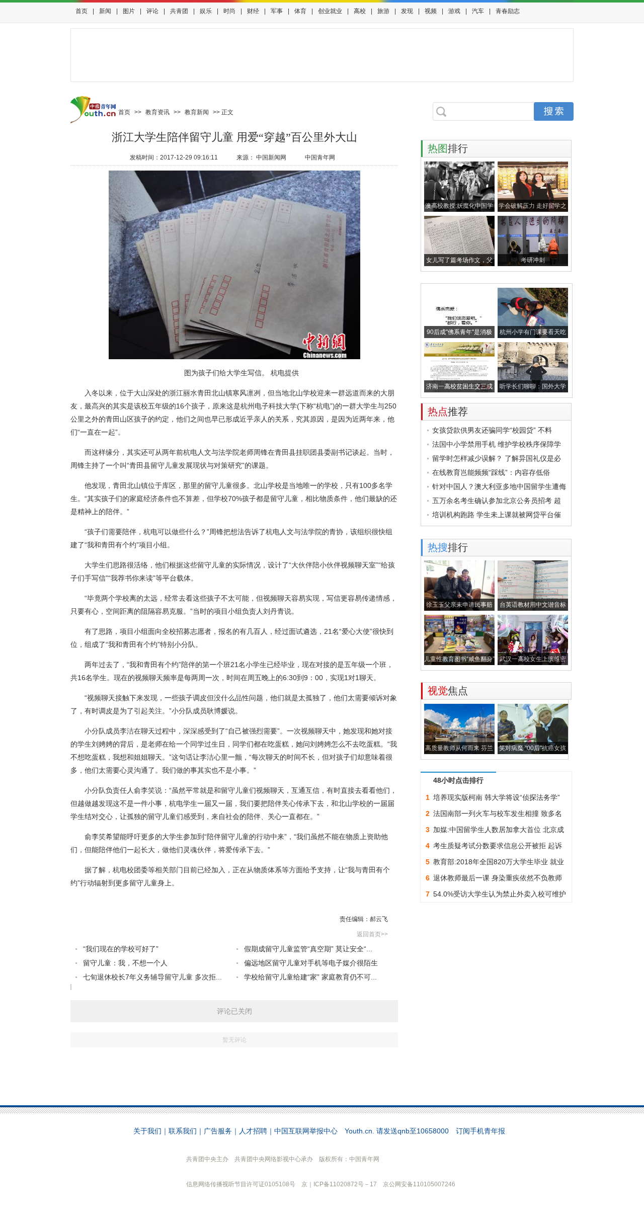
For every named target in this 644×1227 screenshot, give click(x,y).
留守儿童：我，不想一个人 (125, 963)
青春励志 (508, 11)
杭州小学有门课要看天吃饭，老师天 (533, 333)
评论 (152, 11)
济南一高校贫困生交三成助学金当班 (459, 387)
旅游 (383, 11)
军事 (277, 11)
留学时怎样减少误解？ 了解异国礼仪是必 (496, 458)
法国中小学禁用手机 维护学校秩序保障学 (496, 444)
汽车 (478, 11)
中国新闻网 (271, 157)
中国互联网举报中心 (306, 1131)
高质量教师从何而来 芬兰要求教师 (459, 749)
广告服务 (218, 1131)
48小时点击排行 (458, 780)
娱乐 (206, 11)
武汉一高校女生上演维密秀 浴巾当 (533, 660)
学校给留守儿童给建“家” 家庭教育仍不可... (310, 977)
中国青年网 (320, 157)
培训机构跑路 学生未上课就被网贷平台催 (496, 515)
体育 (300, 11)
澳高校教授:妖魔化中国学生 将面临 (459, 207)
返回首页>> (372, 934)
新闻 (105, 11)
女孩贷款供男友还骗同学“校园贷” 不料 (492, 430)
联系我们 (183, 1131)
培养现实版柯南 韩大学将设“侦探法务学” (496, 797)
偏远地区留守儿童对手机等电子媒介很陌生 (311, 963)
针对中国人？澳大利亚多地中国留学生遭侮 (499, 486)
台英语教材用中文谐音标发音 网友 (533, 606)
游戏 (454, 11)
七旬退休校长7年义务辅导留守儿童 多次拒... (152, 977)
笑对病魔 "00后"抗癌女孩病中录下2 (532, 749)
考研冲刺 (533, 260)
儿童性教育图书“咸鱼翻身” (459, 659)
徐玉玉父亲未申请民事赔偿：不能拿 (459, 606)
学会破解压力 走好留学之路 (533, 207)
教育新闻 (197, 112)
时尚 (229, 11)
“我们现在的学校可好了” (120, 949)
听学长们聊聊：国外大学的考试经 (533, 387)
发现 (407, 11)
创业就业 (330, 11)
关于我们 (147, 1131)
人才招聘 (253, 1131)
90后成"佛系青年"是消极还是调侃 (459, 333)
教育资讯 (157, 112)
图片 (129, 11)
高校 (360, 11)
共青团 (179, 11)
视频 (431, 11)
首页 (81, 11)
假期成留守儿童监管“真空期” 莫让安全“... (308, 949)
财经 (253, 11)
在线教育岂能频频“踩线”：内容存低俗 (491, 472)
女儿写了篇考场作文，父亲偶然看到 (459, 261)
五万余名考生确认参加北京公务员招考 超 (496, 501)
